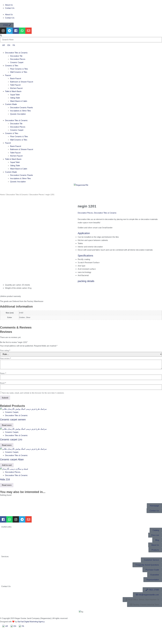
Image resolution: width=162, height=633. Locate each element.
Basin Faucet (15, 78)
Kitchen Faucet (16, 88)
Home (2, 195)
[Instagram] (3, 31)
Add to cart (7, 465)
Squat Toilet (15, 95)
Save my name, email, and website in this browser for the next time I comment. (33, 393)
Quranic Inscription (18, 114)
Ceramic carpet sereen (13, 419)
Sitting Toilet (15, 98)
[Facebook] (16, 31)
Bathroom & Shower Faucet (21, 82)
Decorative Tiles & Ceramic (16, 53)
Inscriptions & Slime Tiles (20, 111)
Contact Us (9, 8)
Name (3, 373)
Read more (7, 425)
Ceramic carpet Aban (12, 459)
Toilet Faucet (15, 85)
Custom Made (11, 104)
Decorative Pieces (17, 59)
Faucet (8, 75)
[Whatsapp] (22, 31)
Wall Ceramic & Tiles (18, 72)
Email (3, 383)
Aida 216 (5, 479)
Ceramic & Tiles (11, 65)
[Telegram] (9, 31)
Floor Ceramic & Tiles (19, 69)
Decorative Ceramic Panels (21, 107)
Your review (5, 358)
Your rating (5, 350)
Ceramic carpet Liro (11, 439)
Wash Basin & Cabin (18, 101)
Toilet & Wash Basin (13, 91)
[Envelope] (28, 31)
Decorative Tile (16, 56)
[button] (81, 11)
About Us (9, 5)
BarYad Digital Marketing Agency (31, 621)
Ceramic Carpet (16, 62)
